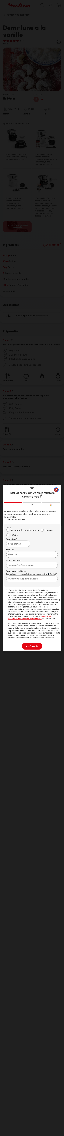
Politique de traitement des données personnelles (29, 617)
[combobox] (18, 544)
